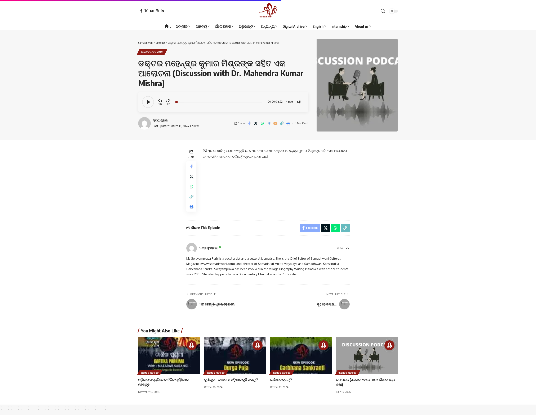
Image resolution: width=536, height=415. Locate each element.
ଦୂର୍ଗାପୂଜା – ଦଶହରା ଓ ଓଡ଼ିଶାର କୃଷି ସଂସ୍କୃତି (231, 380)
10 (159, 103)
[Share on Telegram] (269, 123)
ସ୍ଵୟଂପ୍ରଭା (160, 120)
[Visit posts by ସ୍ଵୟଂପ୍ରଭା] (191, 248)
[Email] (275, 123)
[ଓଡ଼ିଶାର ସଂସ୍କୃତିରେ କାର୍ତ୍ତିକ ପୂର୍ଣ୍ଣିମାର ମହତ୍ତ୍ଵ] (169, 355)
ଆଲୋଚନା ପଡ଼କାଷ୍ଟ (152, 51)
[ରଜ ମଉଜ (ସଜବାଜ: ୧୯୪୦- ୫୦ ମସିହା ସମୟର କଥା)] (367, 355)
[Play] (148, 102)
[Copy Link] (282, 123)
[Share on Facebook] (249, 123)
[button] (383, 11)
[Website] (347, 248)
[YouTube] (152, 11)
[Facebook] (141, 11)
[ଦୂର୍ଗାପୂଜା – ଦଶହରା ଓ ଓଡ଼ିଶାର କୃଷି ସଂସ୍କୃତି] (235, 355)
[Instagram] (157, 11)
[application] (223, 102)
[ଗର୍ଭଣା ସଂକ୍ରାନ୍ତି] (301, 355)
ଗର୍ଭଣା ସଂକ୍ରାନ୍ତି (281, 380)
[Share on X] (256, 123)
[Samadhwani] (268, 11)
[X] (146, 11)
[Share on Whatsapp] (262, 123)
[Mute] (299, 102)
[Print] (288, 123)
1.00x (289, 101)
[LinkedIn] (162, 11)
